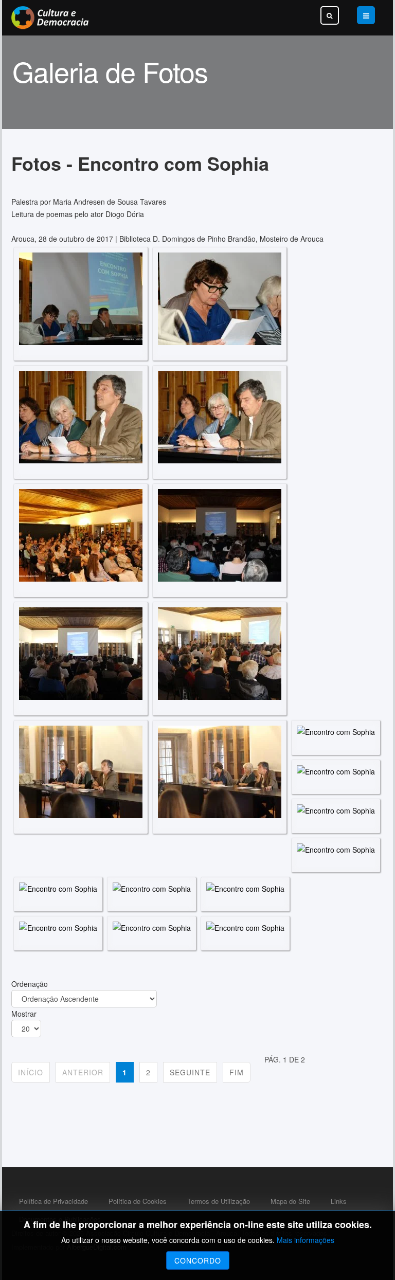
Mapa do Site (290, 1201)
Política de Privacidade (53, 1201)
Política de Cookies (138, 1201)
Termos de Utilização (218, 1201)
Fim (236, 1072)
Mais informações (305, 1240)
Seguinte (190, 1072)
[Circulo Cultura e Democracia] (49, 17)
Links (339, 1201)
